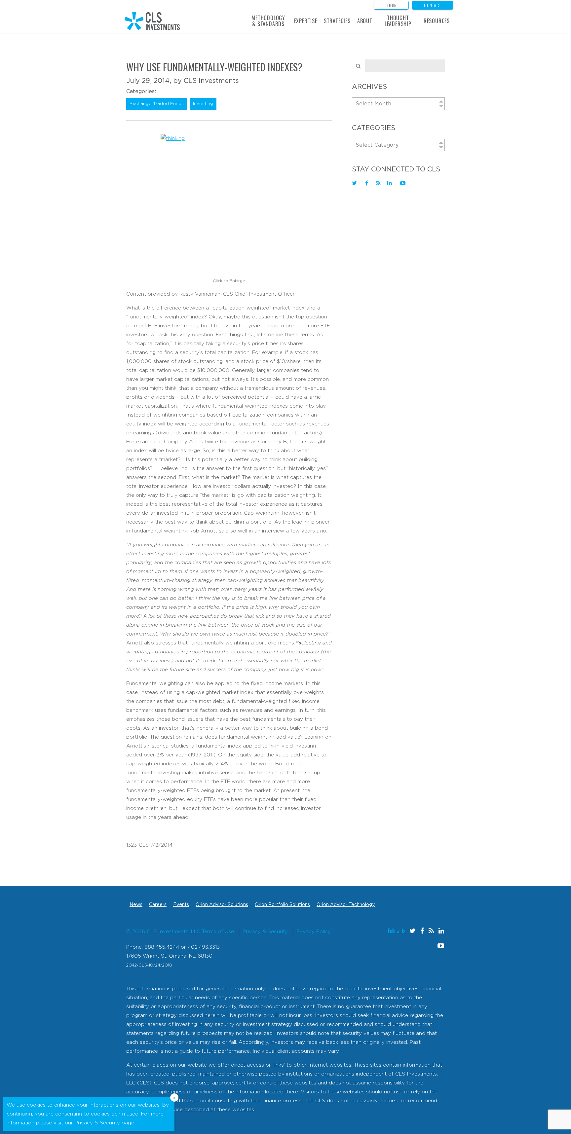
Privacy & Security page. (105, 1122)
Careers (158, 904)
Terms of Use (218, 931)
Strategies (337, 21)
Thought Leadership (398, 21)
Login (391, 5)
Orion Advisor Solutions (222, 904)
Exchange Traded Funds (157, 103)
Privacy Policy (313, 931)
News (136, 904)
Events (181, 904)
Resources (437, 21)
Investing (203, 103)
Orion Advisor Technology (346, 904)
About (364, 21)
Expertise (305, 21)
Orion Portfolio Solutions (282, 904)
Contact (432, 5)
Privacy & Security (265, 931)
